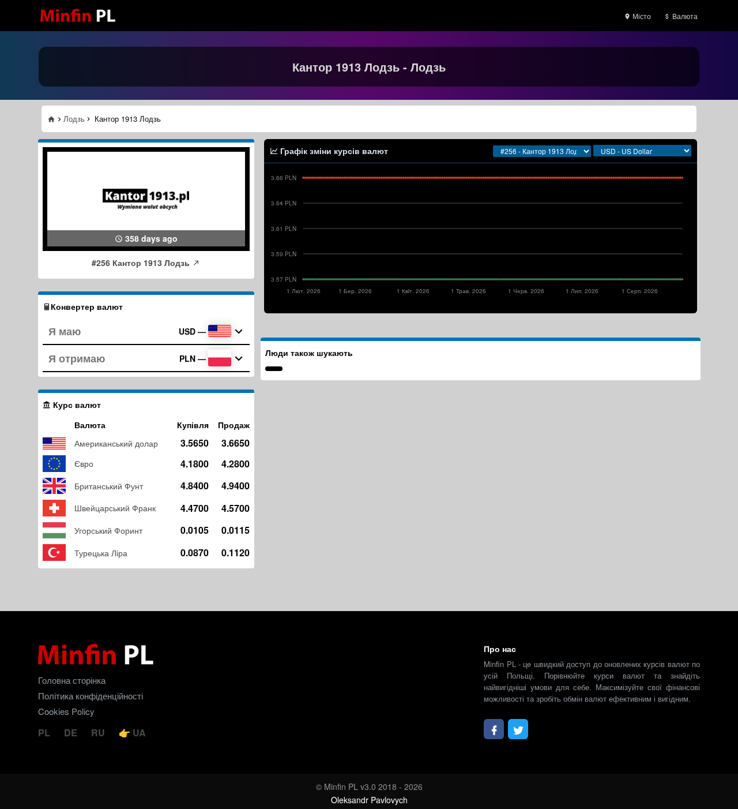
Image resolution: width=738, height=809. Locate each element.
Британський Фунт (108, 486)
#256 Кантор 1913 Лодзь (142, 262)
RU (99, 732)
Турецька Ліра (100, 553)
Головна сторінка (72, 680)
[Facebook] (494, 729)
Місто (641, 16)
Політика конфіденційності (90, 696)
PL (45, 732)
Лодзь (74, 118)
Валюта (684, 16)
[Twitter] (518, 729)
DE (72, 732)
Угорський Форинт (108, 530)
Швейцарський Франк (115, 508)
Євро (83, 463)
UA (138, 732)
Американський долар (116, 443)
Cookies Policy (66, 711)
